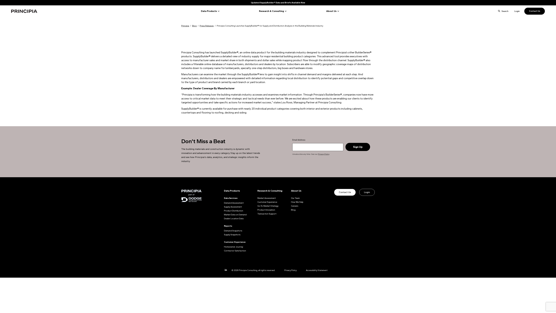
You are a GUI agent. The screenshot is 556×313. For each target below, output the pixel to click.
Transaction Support (266, 214)
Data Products (209, 11)
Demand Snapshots (233, 231)
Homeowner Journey (233, 247)
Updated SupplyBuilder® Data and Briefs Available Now (278, 2)
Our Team (295, 198)
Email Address (298, 140)
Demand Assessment (234, 203)
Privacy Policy (323, 154)
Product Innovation (266, 210)
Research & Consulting (271, 11)
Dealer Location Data (234, 218)
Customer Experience (267, 202)
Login (517, 11)
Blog (293, 210)
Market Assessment (266, 198)
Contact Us (534, 11)
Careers (294, 206)
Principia (24, 11)
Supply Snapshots (232, 234)
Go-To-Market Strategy (267, 206)
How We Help (297, 202)
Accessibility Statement (317, 270)
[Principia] (191, 196)
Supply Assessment (233, 207)
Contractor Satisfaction (235, 251)
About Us (331, 11)
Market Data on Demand (235, 214)
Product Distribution (233, 211)
